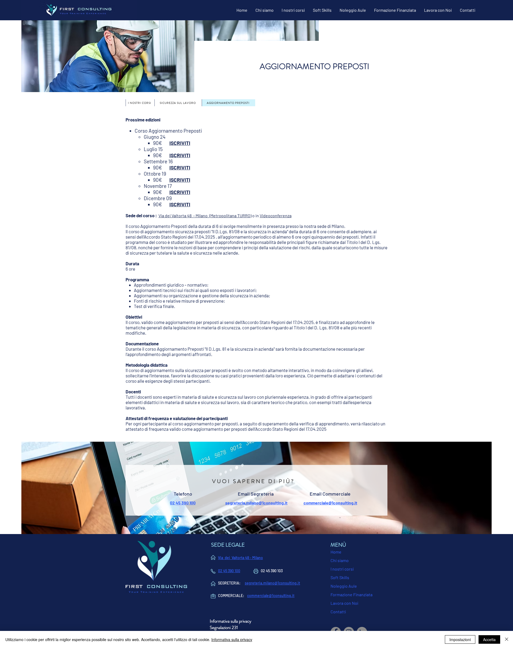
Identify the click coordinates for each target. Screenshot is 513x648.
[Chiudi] (506, 639)
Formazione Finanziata (351, 594)
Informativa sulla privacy (231, 639)
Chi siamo (340, 560)
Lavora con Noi (344, 603)
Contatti (338, 611)
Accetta (489, 639)
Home (336, 551)
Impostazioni (460, 639)
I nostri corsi (342, 568)
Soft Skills (340, 577)
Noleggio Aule (344, 585)
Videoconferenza (276, 215)
